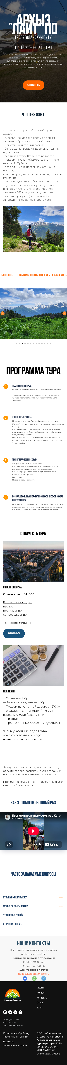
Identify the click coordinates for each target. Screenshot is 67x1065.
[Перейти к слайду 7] (33, 986)
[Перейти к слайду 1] (16, 986)
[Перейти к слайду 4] (25, 986)
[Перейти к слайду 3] (22, 986)
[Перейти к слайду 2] (19, 986)
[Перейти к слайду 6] (30, 986)
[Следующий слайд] (64, 956)
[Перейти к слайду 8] (36, 986)
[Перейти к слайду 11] (44, 986)
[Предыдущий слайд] (3, 956)
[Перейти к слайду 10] (42, 986)
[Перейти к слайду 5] (28, 986)
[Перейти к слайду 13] (50, 986)
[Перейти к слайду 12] (47, 986)
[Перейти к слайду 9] (39, 986)
